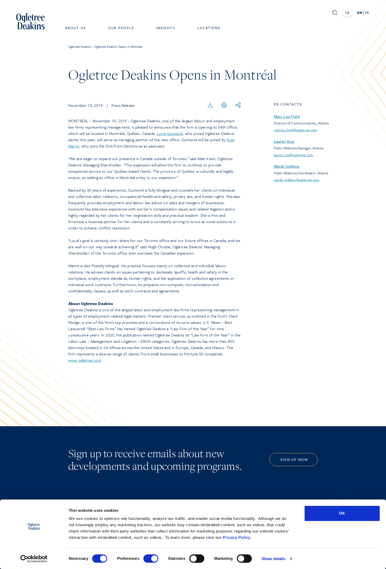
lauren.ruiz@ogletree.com (293, 154)
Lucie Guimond (169, 133)
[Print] (224, 105)
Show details (273, 558)
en (359, 12)
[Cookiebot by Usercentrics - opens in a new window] (34, 559)
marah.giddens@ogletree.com (297, 179)
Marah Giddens (287, 166)
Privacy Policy (237, 537)
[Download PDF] (210, 105)
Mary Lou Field (287, 116)
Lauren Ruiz (284, 141)
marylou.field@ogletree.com (295, 130)
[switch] (150, 558)
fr (367, 12)
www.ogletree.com (84, 360)
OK (342, 513)
